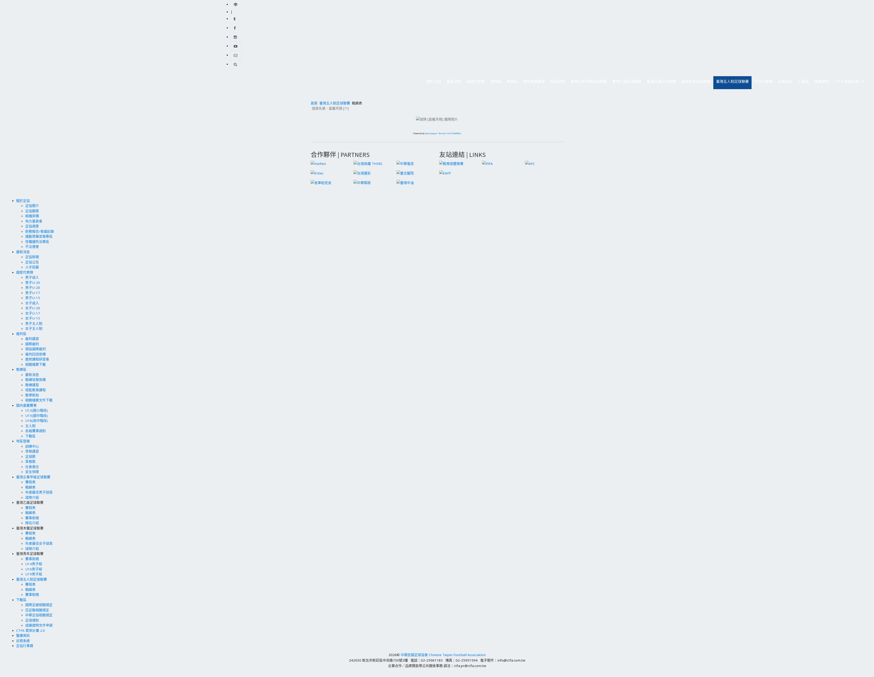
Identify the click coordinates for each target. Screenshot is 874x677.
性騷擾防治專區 (37, 241)
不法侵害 (32, 246)
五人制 (30, 425)
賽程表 (30, 482)
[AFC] (530, 163)
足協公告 (32, 262)
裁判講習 (32, 338)
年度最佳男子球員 (39, 492)
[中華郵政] (362, 182)
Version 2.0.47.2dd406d (449, 133)
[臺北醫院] (405, 172)
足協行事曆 (763, 81)
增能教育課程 (35, 390)
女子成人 (32, 303)
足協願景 (32, 211)
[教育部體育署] (451, 163)
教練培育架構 (35, 379)
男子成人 (32, 277)
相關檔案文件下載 (39, 400)
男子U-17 (32, 292)
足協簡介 (32, 205)
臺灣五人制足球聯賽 (731, 82)
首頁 (314, 103)
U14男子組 (33, 563)
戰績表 (30, 487)
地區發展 (556, 82)
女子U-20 (32, 308)
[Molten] (318, 163)
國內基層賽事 (532, 82)
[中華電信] (405, 163)
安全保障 (32, 471)
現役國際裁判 (35, 349)
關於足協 (432, 82)
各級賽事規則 (35, 430)
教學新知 (32, 395)
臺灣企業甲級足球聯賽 (587, 82)
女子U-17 (32, 313)
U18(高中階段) (36, 420)
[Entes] (317, 172)
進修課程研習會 (37, 359)
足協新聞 (32, 256)
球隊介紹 (32, 497)
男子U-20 (32, 287)
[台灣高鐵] (368, 163)
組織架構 (32, 216)
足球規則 (32, 620)
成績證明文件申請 (39, 625)
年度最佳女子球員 (39, 543)
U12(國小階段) (36, 410)
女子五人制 (33, 328)
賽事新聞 (32, 518)
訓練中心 (32, 446)
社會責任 (32, 466)
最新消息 (452, 82)
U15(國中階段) (36, 415)
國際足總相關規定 (39, 604)
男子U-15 (32, 297)
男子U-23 (32, 282)
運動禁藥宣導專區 (39, 236)
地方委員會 (33, 221)
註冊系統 (785, 81)
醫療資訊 (821, 81)
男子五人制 (33, 323)
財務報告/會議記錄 (39, 231)
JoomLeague (431, 133)
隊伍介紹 (32, 523)
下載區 (802, 82)
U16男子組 (33, 569)
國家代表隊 (474, 82)
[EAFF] (445, 172)
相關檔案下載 (35, 364)
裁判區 (494, 82)
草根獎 (30, 461)
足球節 (30, 456)
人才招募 (32, 267)
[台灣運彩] (362, 172)
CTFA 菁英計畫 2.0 (849, 81)
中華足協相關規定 (39, 615)
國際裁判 (32, 344)
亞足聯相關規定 (37, 610)
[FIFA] (487, 163)
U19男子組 (33, 574)
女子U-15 (32, 318)
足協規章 (32, 226)
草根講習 (32, 451)
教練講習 (32, 385)
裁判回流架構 (35, 354)
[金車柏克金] (321, 182)
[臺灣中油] (405, 182)
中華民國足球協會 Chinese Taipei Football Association (443, 654)
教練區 (511, 82)
